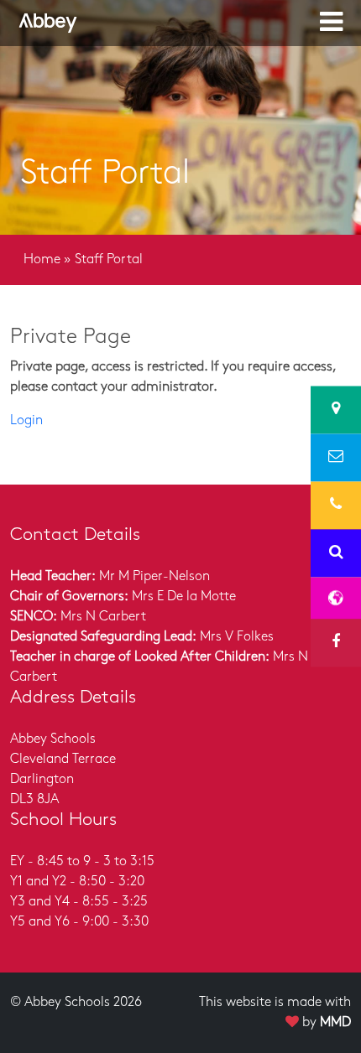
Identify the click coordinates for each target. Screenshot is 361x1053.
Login (26, 421)
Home (42, 260)
